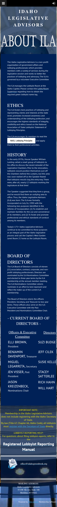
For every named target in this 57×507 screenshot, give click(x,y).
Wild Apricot (33, 502)
